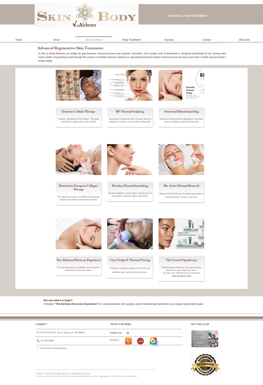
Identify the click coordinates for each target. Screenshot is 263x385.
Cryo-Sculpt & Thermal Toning (130, 260)
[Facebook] (128, 333)
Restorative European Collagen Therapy (78, 188)
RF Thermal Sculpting (130, 112)
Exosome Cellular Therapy (78, 112)
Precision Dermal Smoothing (130, 186)
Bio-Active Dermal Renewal (181, 186)
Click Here (104, 376)
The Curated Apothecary (181, 260)
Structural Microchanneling (181, 112)
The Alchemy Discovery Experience (78, 260)
